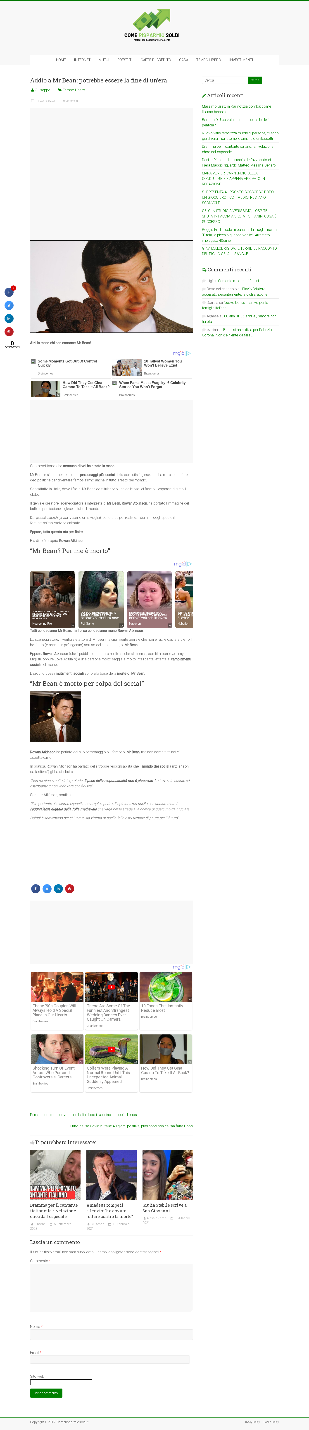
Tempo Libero (74, 90)
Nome (36, 1326)
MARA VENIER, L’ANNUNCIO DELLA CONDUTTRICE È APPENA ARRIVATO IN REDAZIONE (233, 178)
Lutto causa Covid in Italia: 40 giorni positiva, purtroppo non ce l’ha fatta (131, 1126)
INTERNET (82, 60)
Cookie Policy (271, 1422)
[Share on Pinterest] (69, 892)
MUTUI (104, 60)
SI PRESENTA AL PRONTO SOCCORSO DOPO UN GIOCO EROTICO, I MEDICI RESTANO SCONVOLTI (238, 197)
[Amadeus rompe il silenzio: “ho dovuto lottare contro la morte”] (111, 1152)
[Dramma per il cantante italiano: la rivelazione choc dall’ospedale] (55, 1152)
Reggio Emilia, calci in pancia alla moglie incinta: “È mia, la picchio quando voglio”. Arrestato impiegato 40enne (239, 235)
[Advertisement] (111, 174)
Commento (40, 1261)
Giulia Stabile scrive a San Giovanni (165, 1207)
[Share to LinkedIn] (58, 892)
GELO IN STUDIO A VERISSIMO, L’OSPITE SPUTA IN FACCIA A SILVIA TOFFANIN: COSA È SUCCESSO (239, 216)
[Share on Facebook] (35, 892)
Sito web (37, 1376)
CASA (183, 60)
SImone (39, 1224)
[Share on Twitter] (47, 892)
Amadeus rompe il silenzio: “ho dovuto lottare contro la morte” (109, 1210)
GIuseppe (42, 90)
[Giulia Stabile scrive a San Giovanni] (168, 1152)
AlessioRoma (156, 1218)
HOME (61, 60)
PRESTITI (125, 60)
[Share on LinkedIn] (9, 321)
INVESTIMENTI (241, 60)
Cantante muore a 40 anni (238, 281)
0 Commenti (70, 100)
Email (35, 1352)
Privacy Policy (252, 1422)
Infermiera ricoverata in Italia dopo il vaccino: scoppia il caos (83, 1115)
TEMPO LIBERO (208, 60)
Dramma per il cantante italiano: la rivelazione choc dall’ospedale (54, 1210)
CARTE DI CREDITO (156, 60)
